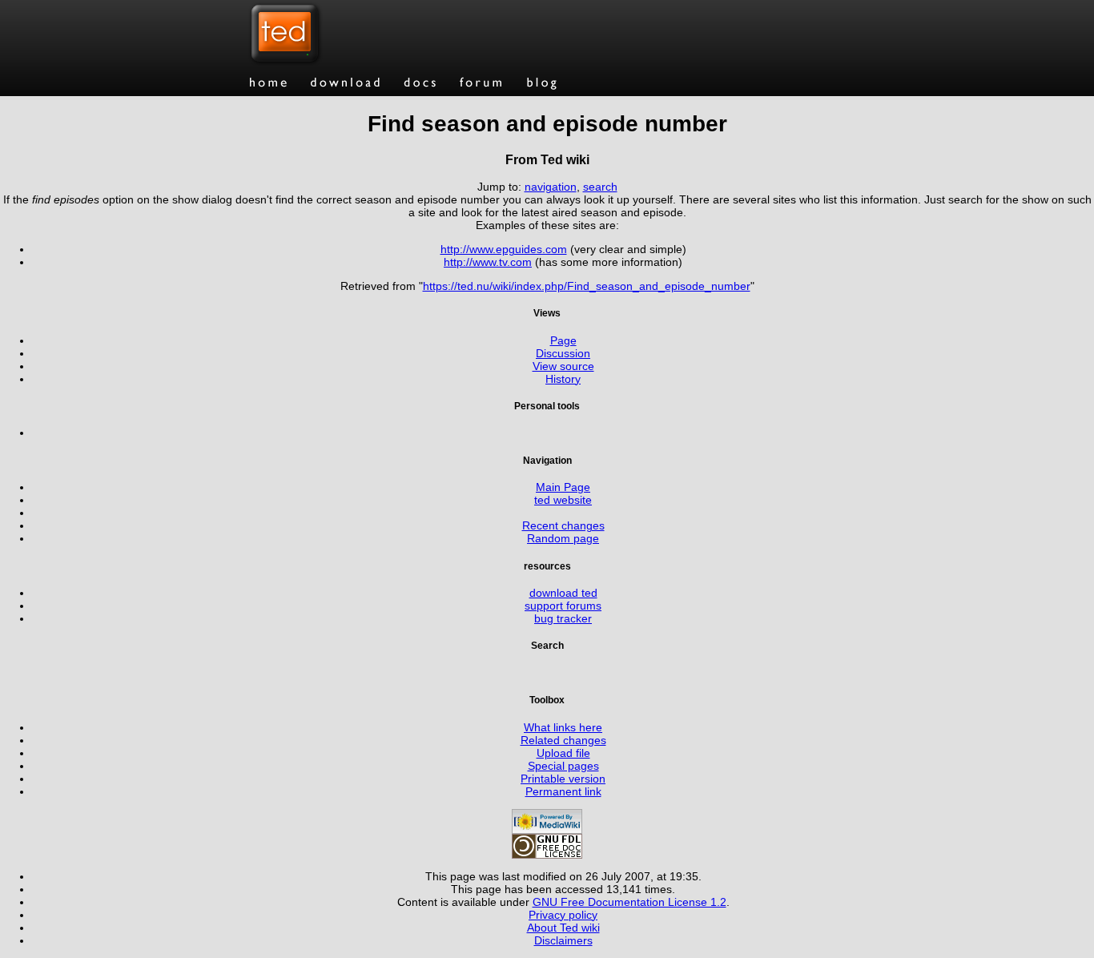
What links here (563, 727)
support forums (563, 605)
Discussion (563, 353)
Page (563, 340)
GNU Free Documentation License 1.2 (629, 902)
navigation (551, 186)
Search (547, 645)
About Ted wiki (563, 927)
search (600, 186)
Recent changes (563, 525)
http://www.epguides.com (503, 249)
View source (563, 366)
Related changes (563, 740)
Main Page (563, 487)
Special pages (563, 765)
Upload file (563, 753)
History (563, 378)
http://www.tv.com (488, 262)
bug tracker (563, 618)
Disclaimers (563, 940)
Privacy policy (563, 914)
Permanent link (563, 791)
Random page (563, 538)
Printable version (563, 778)
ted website (563, 499)
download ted (563, 592)
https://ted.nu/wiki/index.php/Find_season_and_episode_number (586, 286)
